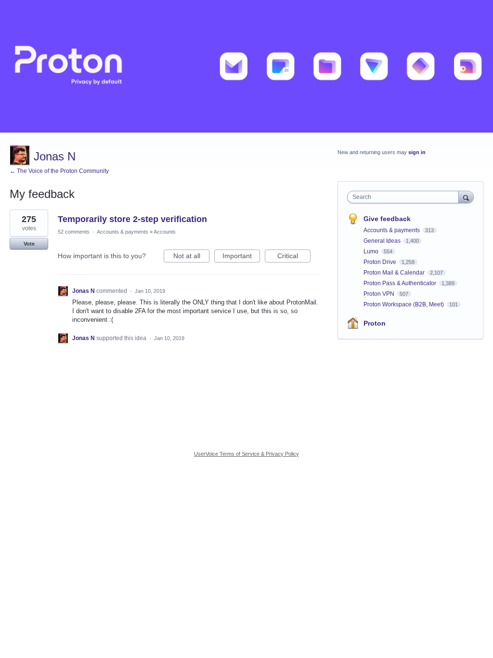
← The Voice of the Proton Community (59, 171)
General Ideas (382, 240)
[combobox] (405, 197)
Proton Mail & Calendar (394, 272)
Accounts (165, 232)
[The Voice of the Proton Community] (246, 66)
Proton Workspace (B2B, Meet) (404, 304)
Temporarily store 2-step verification (132, 219)
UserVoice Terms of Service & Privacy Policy (246, 454)
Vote (29, 244)
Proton (374, 323)
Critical (294, 257)
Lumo (371, 251)
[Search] (466, 197)
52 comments (74, 232)
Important (241, 257)
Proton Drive (380, 262)
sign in (417, 152)
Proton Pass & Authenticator (400, 283)
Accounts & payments (122, 232)
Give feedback (387, 219)
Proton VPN (379, 293)
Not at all (191, 257)
